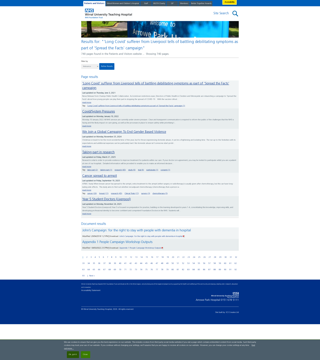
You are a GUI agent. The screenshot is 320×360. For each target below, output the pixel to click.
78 (162, 270)
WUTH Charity (159, 4)
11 (126, 257)
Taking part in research (98, 152)
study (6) (132, 170)
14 (141, 257)
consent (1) (165, 170)
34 (89, 263)
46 (151, 263)
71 (125, 270)
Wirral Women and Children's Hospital (123, 4)
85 (199, 270)
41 (125, 263)
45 (146, 263)
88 (215, 270)
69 (115, 270)
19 (168, 257)
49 (167, 263)
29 (220, 257)
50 (173, 263)
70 (120, 270)
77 (157, 270)
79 (167, 270)
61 (230, 263)
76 (151, 270)
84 (193, 270)
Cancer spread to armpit (99, 176)
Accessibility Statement (90, 290)
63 (83, 270)
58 (215, 263)
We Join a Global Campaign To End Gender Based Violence (124, 132)
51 (178, 263)
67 (104, 270)
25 (199, 257)
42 (131, 263)
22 (183, 257)
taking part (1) (106, 170)
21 (178, 257)
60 (225, 263)
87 (209, 270)
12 (131, 257)
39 (115, 263)
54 (193, 263)
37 (104, 263)
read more (86, 103)
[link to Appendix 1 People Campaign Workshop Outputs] (163, 248)
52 (183, 263)
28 (215, 257)
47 (157, 263)
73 (136, 270)
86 (204, 270)
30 (225, 257)
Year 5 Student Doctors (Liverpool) (106, 199)
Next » (92, 276)
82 (183, 270)
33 (83, 263)
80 (173, 270)
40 (120, 263)
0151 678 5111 (230, 300)
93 (83, 276)
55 (199, 263)
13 (136, 257)
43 (136, 263)
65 (94, 270)
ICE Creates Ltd (232, 312)
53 (188, 263)
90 (225, 270)
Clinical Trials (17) (132, 194)
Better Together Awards (201, 4)
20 (173, 257)
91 (230, 270)
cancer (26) (92, 194)
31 (231, 257)
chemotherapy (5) (160, 194)
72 (131, 270)
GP (172, 4)
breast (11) (103, 194)
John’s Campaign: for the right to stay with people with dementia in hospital (150, 236)
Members (184, 4)
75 (146, 270)
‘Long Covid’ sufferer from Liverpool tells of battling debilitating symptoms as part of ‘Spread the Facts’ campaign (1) (136, 106)
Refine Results (107, 66)
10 (120, 257)
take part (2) (92, 170)
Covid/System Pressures (98, 111)
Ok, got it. (73, 354)
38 (109, 263)
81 (178, 270)
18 (162, 257)
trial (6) (141, 170)
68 (109, 270)
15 (147, 257)
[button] (235, 14)
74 (141, 270)
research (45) (120, 170)
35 (94, 263)
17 (157, 257)
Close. (85, 354)
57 (209, 263)
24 (194, 257)
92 (235, 270)
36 (99, 263)
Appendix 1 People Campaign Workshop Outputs (140, 248)
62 (235, 263)
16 (152, 257)
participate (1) (152, 170)
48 (162, 263)
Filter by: (84, 61)
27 (210, 257)
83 (188, 270)
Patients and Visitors (94, 4)
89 (220, 270)
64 (89, 270)
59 (220, 263)
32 (236, 257)
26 (204, 257)
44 (141, 263)
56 (204, 263)
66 (99, 270)
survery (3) (145, 194)
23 (189, 257)
